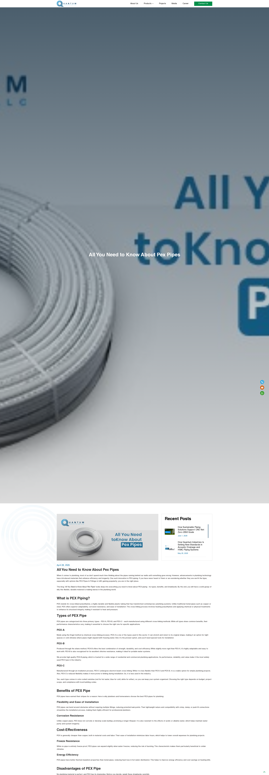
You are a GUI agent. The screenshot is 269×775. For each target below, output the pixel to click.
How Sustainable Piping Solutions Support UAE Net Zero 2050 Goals (191, 530)
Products (147, 4)
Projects (162, 4)
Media (174, 4)
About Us (134, 4)
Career (186, 4)
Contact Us (203, 4)
